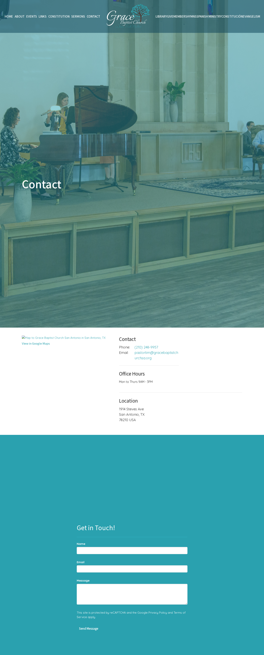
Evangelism (251, 16)
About (20, 16)
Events (31, 16)
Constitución (232, 16)
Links (43, 16)
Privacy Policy (157, 612)
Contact (93, 16)
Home (9, 16)
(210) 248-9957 (146, 347)
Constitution (59, 16)
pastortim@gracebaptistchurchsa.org (156, 355)
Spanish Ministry (209, 16)
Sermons (78, 16)
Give (170, 16)
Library (161, 16)
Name (81, 544)
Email (80, 562)
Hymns (192, 16)
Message (83, 580)
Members (180, 16)
